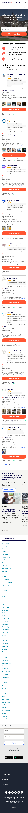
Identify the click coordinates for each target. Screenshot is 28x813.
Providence (5, 677)
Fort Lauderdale (7, 582)
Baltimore (5, 610)
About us (5, 784)
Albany (4, 635)
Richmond (5, 708)
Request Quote (14, 109)
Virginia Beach (6, 710)
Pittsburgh (5, 674)
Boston (4, 613)
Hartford (4, 577)
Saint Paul (5, 624)
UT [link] (7, 7)
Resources (5, 779)
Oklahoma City (6, 663)
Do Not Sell (15, 798)
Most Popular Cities (8, 726)
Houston (4, 696)
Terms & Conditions (14, 802)
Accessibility (22, 798)
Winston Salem (6, 652)
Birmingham (6, 543)
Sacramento (6, 563)
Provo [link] (11, 7)
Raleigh (4, 649)
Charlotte (5, 643)
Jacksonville (5, 585)
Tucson (4, 549)
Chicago (4, 599)
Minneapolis (5, 621)
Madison (4, 716)
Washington (5, 579)
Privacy (5, 798)
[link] (14, 81)
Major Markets (8, 539)
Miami (4, 588)
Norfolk (4, 705)
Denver (4, 574)
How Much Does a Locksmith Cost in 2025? (11, 510)
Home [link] (3, 7)
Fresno (4, 551)
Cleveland (5, 657)
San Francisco (6, 568)
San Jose (4, 571)
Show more (23, 100)
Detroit (4, 616)
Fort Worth (5, 694)
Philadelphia (6, 671)
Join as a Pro (17, 2)
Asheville (5, 641)
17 (21, 464)
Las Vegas (5, 632)
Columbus (5, 660)
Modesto (5, 560)
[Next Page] (25, 464)
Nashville (4, 682)
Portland (4, 666)
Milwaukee (5, 719)
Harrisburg (5, 669)
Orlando (4, 590)
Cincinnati (5, 655)
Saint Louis (5, 630)
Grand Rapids (6, 618)
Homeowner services (9, 769)
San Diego (5, 565)
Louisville (5, 604)
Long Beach (5, 554)
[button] (4, 104)
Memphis (5, 680)
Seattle (4, 713)
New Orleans (6, 607)
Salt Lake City (6, 702)
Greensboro (6, 646)
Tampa (4, 593)
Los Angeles (6, 557)
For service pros (7, 774)
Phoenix (4, 546)
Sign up (14, 743)
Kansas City (5, 627)
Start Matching (14, 34)
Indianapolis (5, 602)
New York (5, 638)
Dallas (4, 688)
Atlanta (4, 596)
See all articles (8, 489)
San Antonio (6, 699)
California (9, 798)
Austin (4, 685)
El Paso (4, 691)
